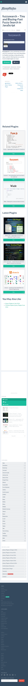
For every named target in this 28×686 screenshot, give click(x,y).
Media (14, 501)
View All (13, 436)
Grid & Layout (14, 492)
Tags (5, 402)
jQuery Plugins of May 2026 (9, 558)
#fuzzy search (6, 68)
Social (14, 523)
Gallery (14, 489)
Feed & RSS (14, 484)
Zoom (14, 540)
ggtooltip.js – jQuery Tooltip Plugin (8, 85)
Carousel (14, 470)
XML (14, 538)
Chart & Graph (14, 472)
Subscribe (22, 680)
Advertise (8, 574)
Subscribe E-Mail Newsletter (7, 603)
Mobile (14, 506)
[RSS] (15, 675)
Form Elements (14, 487)
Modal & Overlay (14, 509)
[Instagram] (7, 675)
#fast (11, 68)
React (14, 514)
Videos (2, 593)
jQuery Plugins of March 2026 (10, 563)
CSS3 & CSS (14, 475)
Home (2, 588)
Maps (14, 499)
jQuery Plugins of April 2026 (9, 560)
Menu (14, 504)
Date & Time (14, 477)
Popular (3, 595)
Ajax (14, 463)
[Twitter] (2, 675)
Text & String (14, 530)
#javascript (13, 67)
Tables (14, 526)
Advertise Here (14, 393)
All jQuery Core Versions (6, 605)
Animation (14, 465)
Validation (14, 535)
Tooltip (14, 533)
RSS (2, 600)
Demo (16, 62)
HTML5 (14, 494)
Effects (14, 482)
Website (7, 62)
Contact (4, 576)
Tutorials (6, 404)
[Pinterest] (10, 675)
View (13, 153)
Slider (14, 521)
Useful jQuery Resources (8, 566)
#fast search (16, 68)
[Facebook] (4, 675)
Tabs (14, 528)
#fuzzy (18, 67)
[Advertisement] (14, 108)
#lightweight (7, 67)
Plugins (6, 399)
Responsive (14, 516)
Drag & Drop (14, 480)
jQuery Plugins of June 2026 (9, 555)
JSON (14, 497)
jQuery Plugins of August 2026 (10, 550)
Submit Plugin (4, 589)
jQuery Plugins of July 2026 (12, 303)
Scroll (14, 518)
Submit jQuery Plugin (8, 568)
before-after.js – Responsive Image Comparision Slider (19, 87)
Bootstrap (14, 467)
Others (18, 30)
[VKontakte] (12, 675)
